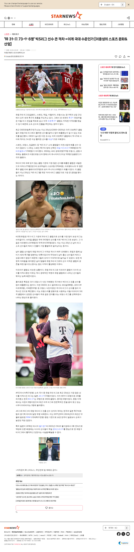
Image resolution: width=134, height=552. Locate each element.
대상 (50, 139)
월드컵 (42, 426)
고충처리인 (39, 532)
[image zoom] (80, 105)
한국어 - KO (113, 528)
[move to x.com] (123, 534)
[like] (116, 56)
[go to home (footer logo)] (12, 527)
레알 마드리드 (63, 148)
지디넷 (49, 535)
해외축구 (15, 34)
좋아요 (51, 508)
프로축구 (51, 121)
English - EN (109, 5)
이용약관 (56, 532)
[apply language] (122, 4)
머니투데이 (23, 535)
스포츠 (6, 34)
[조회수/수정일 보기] (14, 50)
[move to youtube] (128, 534)
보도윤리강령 (78, 532)
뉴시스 (36, 535)
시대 (54, 535)
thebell (60, 535)
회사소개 (7, 532)
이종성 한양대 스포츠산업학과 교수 (14, 53)
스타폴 (82, 535)
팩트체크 (69, 532)
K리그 (30, 399)
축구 (70, 118)
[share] (124, 56)
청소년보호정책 (29, 532)
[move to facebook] (119, 534)
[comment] (120, 56)
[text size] (128, 56)
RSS (62, 532)
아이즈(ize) (74, 535)
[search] (5, 18)
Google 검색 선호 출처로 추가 (14, 56)
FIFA (28, 417)
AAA (66, 535)
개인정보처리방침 (17, 532)
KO (12, 18)
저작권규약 (48, 532)
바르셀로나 (20, 151)
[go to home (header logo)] (67, 15)
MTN (30, 535)
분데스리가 (57, 429)
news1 (42, 535)
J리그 (41, 396)
